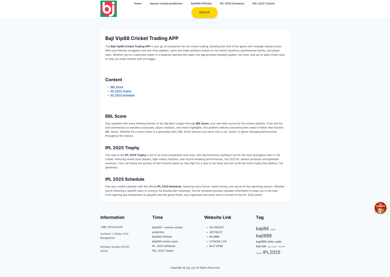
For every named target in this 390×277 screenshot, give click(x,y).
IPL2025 (271, 252)
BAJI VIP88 (216, 246)
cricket (258, 253)
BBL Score (116, 87)
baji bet (261, 246)
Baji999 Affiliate (201, 3)
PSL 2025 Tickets (263, 3)
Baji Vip (190, 267)
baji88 (262, 228)
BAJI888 (214, 236)
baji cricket (272, 247)
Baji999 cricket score (165, 241)
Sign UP (204, 12)
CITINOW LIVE (218, 241)
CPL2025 (281, 247)
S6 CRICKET (216, 227)
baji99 (272, 230)
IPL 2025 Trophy (120, 91)
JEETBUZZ (215, 232)
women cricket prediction (166, 3)
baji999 (264, 235)
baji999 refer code (268, 241)
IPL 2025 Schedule (232, 3)
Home (138, 3)
